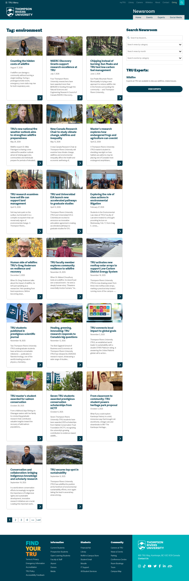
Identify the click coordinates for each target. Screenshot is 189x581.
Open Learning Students (60, 556)
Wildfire (151, 79)
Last (39, 520)
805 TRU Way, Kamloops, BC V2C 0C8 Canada (159, 555)
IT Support (85, 567)
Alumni (53, 563)
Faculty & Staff (56, 559)
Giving (174, 2)
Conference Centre (119, 559)
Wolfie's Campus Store (90, 556)
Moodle (84, 563)
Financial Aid (86, 548)
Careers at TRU (117, 548)
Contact (166, 2)
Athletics (149, 2)
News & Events (117, 552)
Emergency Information (35, 563)
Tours (113, 567)
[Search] (128, 38)
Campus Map (116, 571)
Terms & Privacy (32, 559)
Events (149, 17)
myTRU (123, 2)
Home (138, 17)
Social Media (176, 17)
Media (53, 571)
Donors (53, 567)
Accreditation (31, 567)
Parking (114, 556)
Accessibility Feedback (35, 575)
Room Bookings (117, 563)
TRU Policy (30, 571)
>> (32, 520)
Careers (139, 2)
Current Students (58, 548)
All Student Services (89, 571)
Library (131, 2)
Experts (161, 17)
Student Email (86, 559)
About (157, 2)
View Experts (154, 89)
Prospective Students (59, 552)
